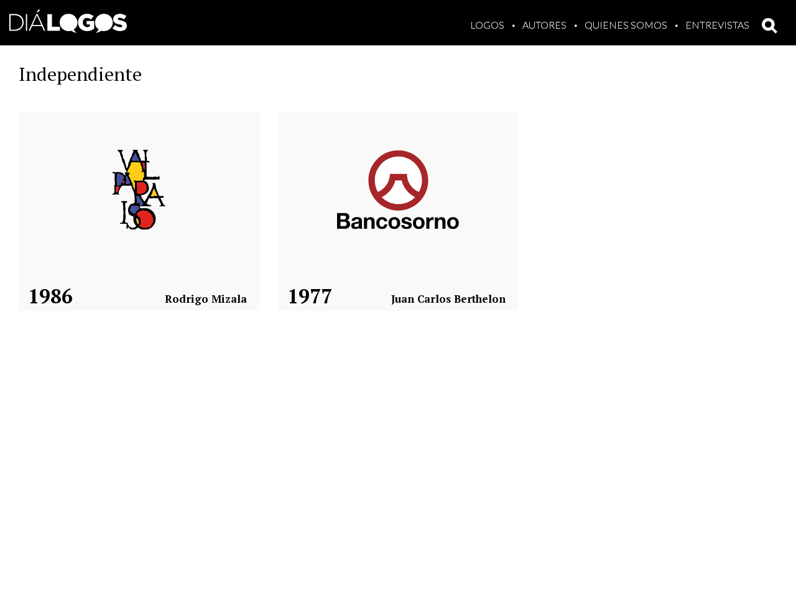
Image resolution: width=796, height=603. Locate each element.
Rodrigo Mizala (206, 299)
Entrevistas (717, 24)
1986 (50, 296)
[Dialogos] (68, 18)
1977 (309, 296)
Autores (544, 24)
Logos (487, 24)
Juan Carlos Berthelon (448, 299)
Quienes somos (626, 24)
